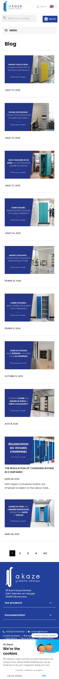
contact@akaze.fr (39, 631)
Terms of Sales (27, 638)
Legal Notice (11, 638)
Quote (52, 19)
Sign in (41, 6)
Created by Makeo (11, 636)
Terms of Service (45, 638)
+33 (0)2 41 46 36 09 (15, 631)
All (45, 553)
